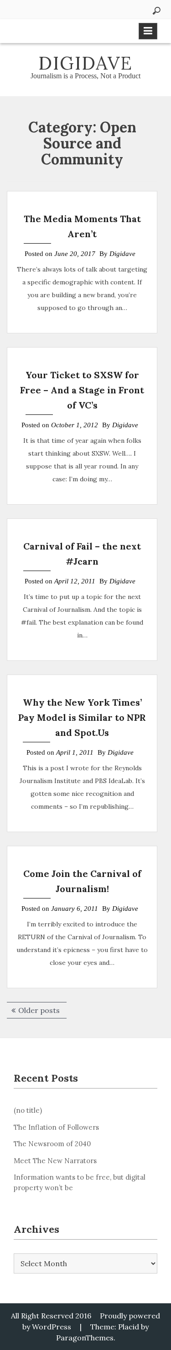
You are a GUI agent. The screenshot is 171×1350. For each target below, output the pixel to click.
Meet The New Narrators (55, 1160)
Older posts (39, 1010)
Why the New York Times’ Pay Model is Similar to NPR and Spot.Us (82, 717)
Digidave (85, 63)
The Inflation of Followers (56, 1127)
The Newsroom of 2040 (52, 1143)
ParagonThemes (85, 1337)
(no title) (28, 1110)
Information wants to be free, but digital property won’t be (79, 1182)
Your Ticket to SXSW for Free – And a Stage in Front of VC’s (82, 390)
